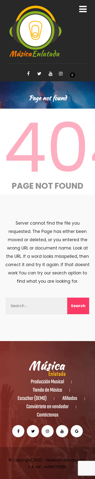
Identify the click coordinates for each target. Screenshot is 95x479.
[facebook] (28, 74)
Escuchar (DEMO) (32, 398)
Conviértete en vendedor (47, 407)
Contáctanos (47, 415)
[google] (77, 431)
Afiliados (69, 398)
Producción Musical (47, 382)
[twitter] (39, 74)
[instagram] (61, 74)
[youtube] (51, 74)
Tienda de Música (47, 390)
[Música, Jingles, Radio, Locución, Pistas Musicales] (35, 32)
